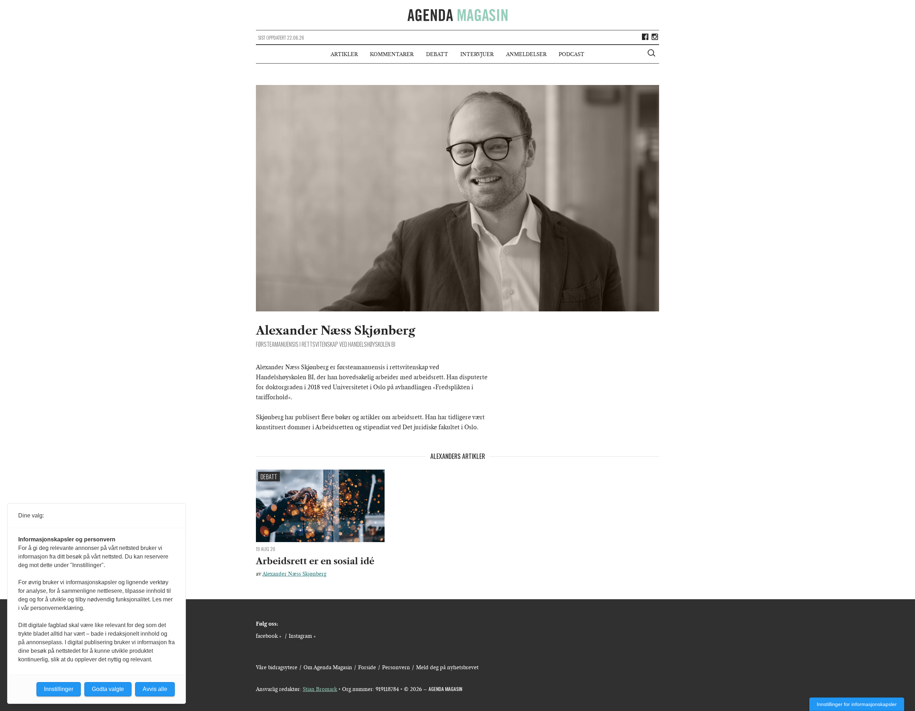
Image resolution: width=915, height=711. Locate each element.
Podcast (571, 54)
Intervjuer (477, 54)
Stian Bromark (320, 689)
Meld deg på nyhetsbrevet (447, 667)
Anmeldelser (526, 54)
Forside (367, 667)
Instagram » (302, 636)
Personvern (396, 667)
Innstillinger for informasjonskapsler (857, 704)
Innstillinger (58, 689)
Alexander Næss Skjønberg (294, 574)
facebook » (268, 636)
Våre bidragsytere (276, 667)
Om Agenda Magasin (327, 667)
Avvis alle (155, 689)
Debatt (437, 54)
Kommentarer (392, 54)
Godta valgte (108, 689)
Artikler (344, 54)
